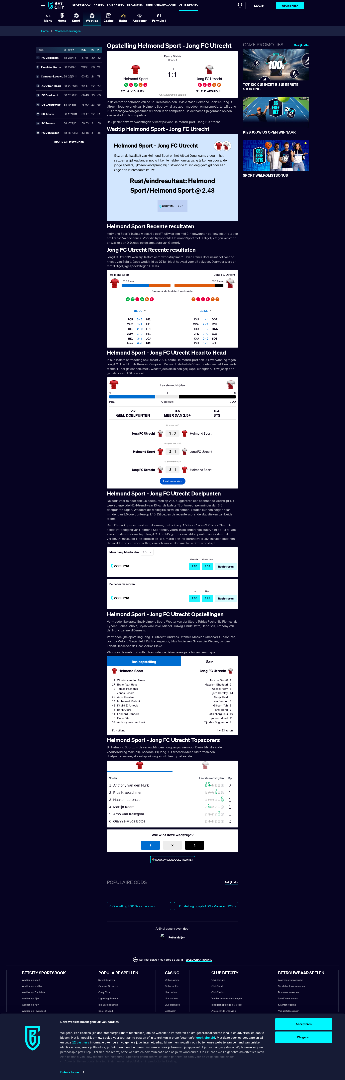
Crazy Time (104, 992)
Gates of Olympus (108, 986)
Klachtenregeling (287, 1004)
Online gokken (172, 986)
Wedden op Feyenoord (34, 1011)
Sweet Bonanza (106, 980)
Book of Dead (105, 1011)
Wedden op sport (31, 980)
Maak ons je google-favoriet (174, 859)
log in (259, 6)
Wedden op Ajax (30, 998)
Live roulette (171, 998)
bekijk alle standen (69, 142)
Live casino (115, 5)
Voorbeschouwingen (68, 31)
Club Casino (217, 992)
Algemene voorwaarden (290, 980)
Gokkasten (170, 1011)
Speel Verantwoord (288, 998)
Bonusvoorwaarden (288, 992)
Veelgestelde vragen (288, 1011)
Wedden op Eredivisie (33, 992)
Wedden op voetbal (32, 986)
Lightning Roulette (108, 998)
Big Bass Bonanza (108, 1004)
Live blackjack (172, 1004)
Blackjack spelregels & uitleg (226, 1004)
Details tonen (69, 1072)
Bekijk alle (301, 45)
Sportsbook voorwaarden (291, 986)
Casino (99, 5)
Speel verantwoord (161, 5)
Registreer (290, 5)
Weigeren (303, 1037)
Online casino (172, 980)
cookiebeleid (205, 1037)
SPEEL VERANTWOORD (199, 959)
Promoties (135, 5)
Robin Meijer (177, 937)
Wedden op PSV (30, 1004)
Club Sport (217, 986)
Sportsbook (81, 5)
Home (45, 31)
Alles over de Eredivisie (223, 1011)
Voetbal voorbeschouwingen (226, 998)
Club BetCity (188, 5)
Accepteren (304, 1024)
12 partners (80, 1042)
